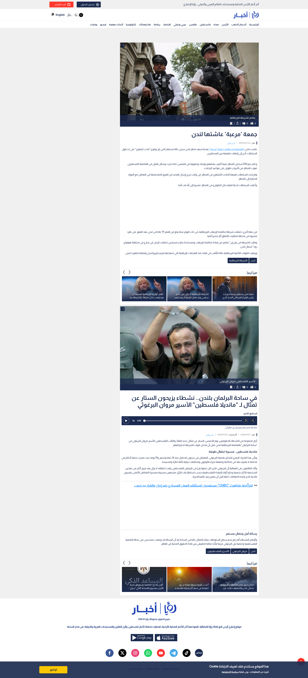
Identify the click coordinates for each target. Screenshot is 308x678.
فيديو (103, 24)
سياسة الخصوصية (230, 672)
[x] (122, 653)
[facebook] (110, 653)
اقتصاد (167, 24)
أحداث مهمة (116, 24)
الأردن (225, 24)
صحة (216, 24)
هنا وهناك (145, 24)
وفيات (93, 24)
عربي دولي (231, 143)
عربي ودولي (180, 24)
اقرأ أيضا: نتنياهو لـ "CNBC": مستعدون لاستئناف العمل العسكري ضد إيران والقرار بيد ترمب (193, 485)
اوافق (53, 669)
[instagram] (135, 653)
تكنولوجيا (131, 24)
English (60, 14)
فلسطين (205, 24)
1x (133, 420)
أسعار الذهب (238, 24)
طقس (193, 24)
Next (124, 272)
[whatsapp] (148, 653)
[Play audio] (126, 421)
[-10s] (245, 421)
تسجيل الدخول (87, 4)
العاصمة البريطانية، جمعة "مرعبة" (227, 149)
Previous (130, 272)
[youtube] (161, 653)
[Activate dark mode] (78, 15)
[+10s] (253, 421)
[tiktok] (187, 653)
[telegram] (174, 653)
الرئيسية (254, 24)
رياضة (157, 24)
